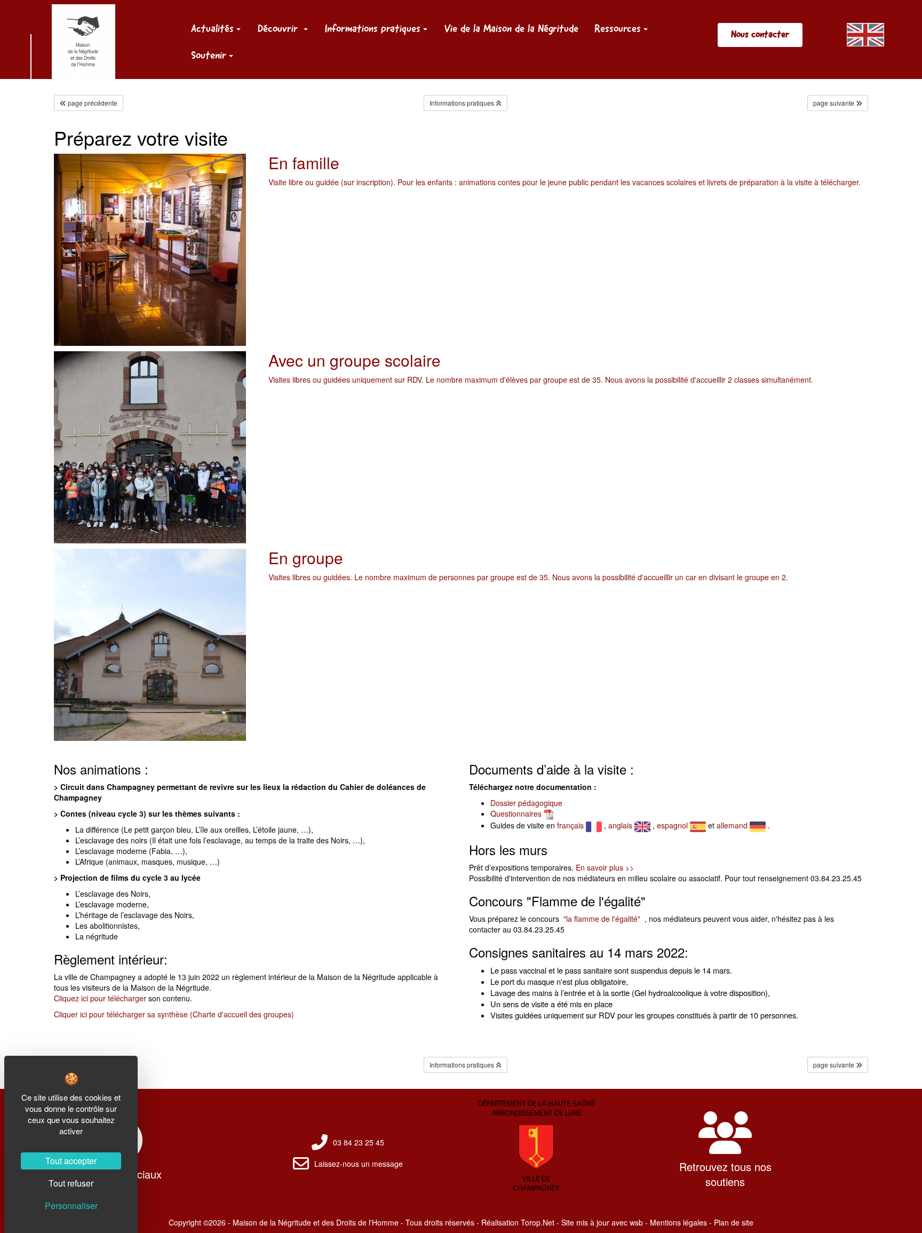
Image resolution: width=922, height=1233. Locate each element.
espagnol (673, 825)
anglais (621, 825)
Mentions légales (678, 1222)
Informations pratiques (372, 28)
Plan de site (733, 1222)
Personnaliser (71, 1205)
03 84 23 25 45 (358, 1142)
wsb (636, 1222)
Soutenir (208, 55)
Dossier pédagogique (526, 802)
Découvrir (279, 28)
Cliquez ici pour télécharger (101, 998)
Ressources (617, 28)
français (571, 825)
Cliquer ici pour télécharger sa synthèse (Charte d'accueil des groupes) (174, 1014)
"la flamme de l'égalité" (600, 918)
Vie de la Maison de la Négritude (511, 28)
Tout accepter (71, 1161)
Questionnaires (516, 813)
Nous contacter (760, 34)
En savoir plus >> (605, 867)
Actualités (212, 28)
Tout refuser (71, 1183)
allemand (733, 825)
